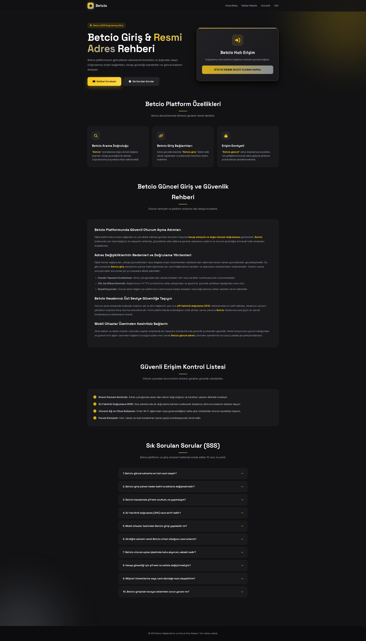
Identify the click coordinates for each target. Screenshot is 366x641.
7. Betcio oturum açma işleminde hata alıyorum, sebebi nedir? (159, 552)
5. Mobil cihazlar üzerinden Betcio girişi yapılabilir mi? (155, 526)
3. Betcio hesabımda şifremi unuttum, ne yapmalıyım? (154, 499)
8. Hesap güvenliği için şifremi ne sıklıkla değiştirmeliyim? (157, 565)
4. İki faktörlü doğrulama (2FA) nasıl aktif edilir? (152, 512)
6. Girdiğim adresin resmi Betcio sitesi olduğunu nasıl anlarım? (159, 539)
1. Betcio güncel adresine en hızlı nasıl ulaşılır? (150, 473)
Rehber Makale (249, 5)
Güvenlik (265, 5)
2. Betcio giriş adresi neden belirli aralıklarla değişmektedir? (159, 486)
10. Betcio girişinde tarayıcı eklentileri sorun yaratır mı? (156, 591)
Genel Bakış (231, 5)
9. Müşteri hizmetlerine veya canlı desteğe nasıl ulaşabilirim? (159, 578)
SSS (276, 5)
